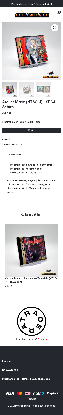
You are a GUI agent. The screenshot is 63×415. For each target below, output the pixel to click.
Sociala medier (11, 383)
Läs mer (7, 374)
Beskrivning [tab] (15, 168)
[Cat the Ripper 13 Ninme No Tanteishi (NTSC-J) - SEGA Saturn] (31, 264)
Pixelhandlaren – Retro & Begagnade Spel (26, 392)
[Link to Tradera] (31, 334)
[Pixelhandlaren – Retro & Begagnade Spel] (31, 20)
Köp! (33, 144)
